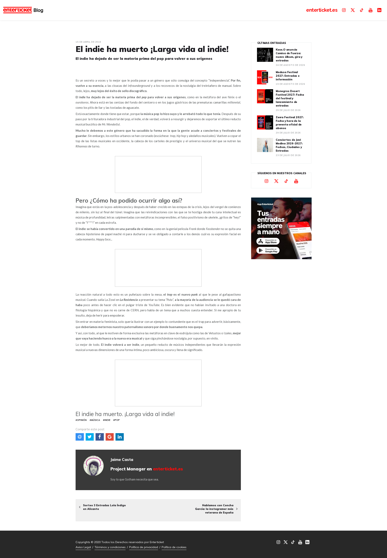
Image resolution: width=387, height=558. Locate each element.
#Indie (106, 420)
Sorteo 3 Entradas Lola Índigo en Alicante (104, 507)
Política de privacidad (143, 547)
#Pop (116, 420)
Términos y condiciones (110, 547)
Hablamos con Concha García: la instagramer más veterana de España (214, 509)
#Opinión (81, 420)
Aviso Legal (83, 547)
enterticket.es (168, 468)
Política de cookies (174, 547)
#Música (95, 420)
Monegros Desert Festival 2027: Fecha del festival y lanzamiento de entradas (290, 98)
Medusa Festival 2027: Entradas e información (288, 75)
